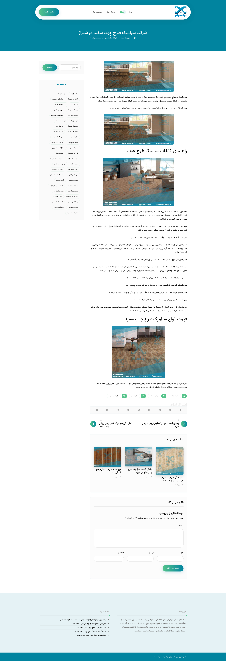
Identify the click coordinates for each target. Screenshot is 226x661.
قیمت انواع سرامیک (54, 175)
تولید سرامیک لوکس (60, 104)
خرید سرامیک (74, 121)
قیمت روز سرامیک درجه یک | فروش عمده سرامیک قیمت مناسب (83, 619)
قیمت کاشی (58, 196)
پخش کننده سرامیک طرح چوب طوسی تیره (91, 631)
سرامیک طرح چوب (114, 396)
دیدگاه (180, 525)
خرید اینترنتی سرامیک (57, 115)
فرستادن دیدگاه (173, 568)
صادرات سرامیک (73, 148)
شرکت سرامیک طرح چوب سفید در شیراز (92, 627)
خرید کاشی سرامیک (72, 126)
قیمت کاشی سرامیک (72, 202)
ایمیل (151, 552)
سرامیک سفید (134, 396)
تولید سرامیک (74, 104)
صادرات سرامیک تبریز (58, 148)
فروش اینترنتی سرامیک (56, 158)
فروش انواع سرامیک (72, 158)
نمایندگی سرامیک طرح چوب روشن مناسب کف (89, 623)
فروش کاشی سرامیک (57, 169)
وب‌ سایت (120, 552)
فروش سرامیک (74, 164)
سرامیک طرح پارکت (57, 137)
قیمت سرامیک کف (73, 191)
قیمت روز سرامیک (73, 180)
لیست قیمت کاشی (73, 207)
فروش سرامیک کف (73, 169)
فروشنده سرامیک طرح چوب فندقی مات (92, 635)
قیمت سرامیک (60, 180)
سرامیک (147, 477)
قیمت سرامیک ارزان (72, 186)
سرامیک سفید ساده (72, 137)
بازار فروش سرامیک (72, 99)
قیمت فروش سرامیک (72, 196)
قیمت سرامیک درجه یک (56, 186)
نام (182, 552)
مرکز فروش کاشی (59, 207)
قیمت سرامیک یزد (59, 191)
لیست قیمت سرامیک (57, 202)
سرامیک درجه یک (58, 131)
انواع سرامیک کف (61, 94)
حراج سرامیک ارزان (57, 110)
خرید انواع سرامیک (73, 115)
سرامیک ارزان (59, 126)
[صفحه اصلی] (135, 38)
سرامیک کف (177, 485)
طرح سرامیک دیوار (73, 153)
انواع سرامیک (74, 94)
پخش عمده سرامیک (72, 213)
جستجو (49, 67)
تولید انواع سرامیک (57, 99)
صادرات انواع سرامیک (57, 142)
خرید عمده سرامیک (60, 121)
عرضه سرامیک (59, 153)
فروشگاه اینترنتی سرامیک (71, 175)
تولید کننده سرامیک (72, 110)
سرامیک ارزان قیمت (72, 131)
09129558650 (174, 396)
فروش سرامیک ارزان (59, 164)
